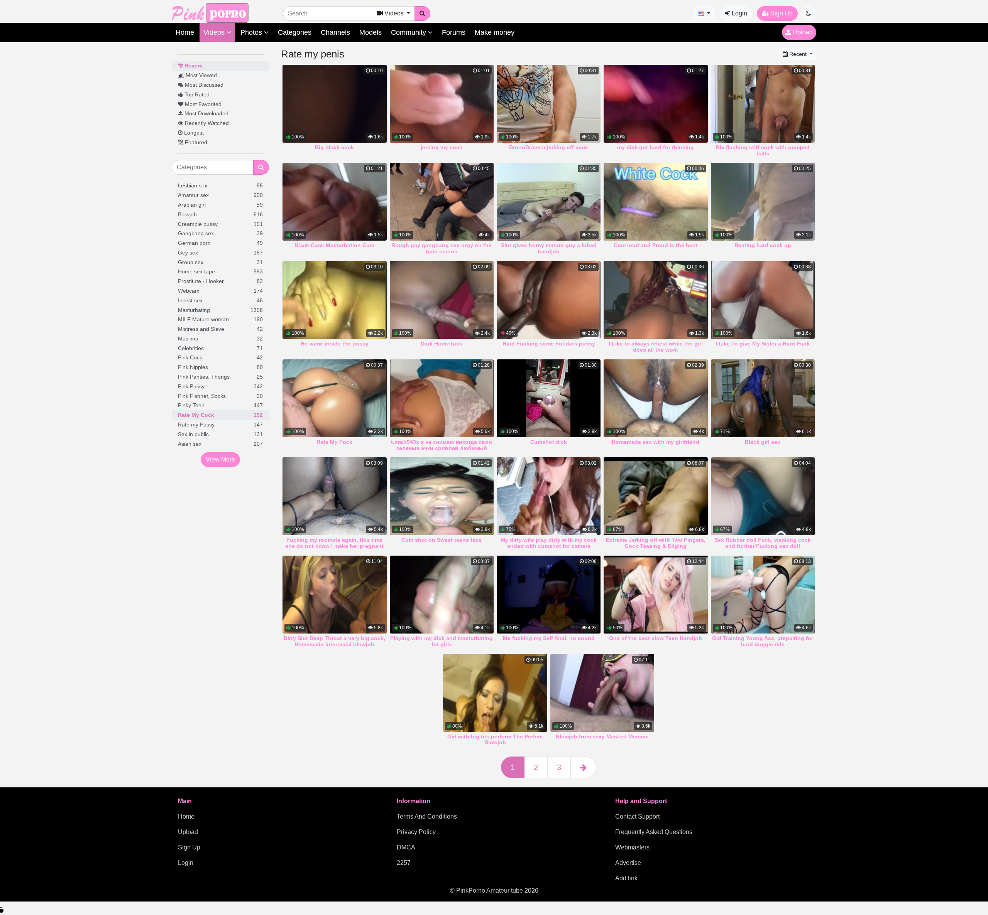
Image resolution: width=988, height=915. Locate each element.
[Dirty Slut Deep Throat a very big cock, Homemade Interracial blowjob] (334, 595)
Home (185, 32)
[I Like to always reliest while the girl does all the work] (655, 300)
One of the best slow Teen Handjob (655, 638)
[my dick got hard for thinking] (655, 104)
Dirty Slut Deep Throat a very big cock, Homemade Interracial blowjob (334, 641)
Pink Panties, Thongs (220, 377)
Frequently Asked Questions (653, 832)
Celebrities (220, 348)
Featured (195, 142)
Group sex (220, 262)
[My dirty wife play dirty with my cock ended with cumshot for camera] (549, 496)
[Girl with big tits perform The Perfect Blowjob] (495, 693)
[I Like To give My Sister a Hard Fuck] (763, 300)
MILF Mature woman (220, 319)
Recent (193, 65)
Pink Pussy (220, 386)
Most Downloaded (205, 113)
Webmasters (632, 847)
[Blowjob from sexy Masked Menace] (602, 693)
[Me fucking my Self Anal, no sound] (549, 595)
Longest (193, 133)
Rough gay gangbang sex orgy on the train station (441, 248)
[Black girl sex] (763, 398)
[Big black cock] (334, 104)
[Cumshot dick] (549, 398)
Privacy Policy (416, 832)
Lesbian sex (220, 185)
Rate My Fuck (334, 442)
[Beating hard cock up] (763, 202)
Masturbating (220, 310)
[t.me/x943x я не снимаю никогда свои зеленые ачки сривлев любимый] (442, 398)
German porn (220, 243)
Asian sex (220, 444)
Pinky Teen (220, 405)
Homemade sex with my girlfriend (655, 442)
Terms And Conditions (427, 816)
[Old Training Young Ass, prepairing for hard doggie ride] (763, 595)
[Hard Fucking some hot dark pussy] (549, 300)
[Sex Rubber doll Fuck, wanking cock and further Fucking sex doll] (763, 496)
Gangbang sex (220, 233)
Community (409, 32)
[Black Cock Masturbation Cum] (334, 202)
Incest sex (220, 300)
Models (370, 32)
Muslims (220, 338)
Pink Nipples (220, 367)
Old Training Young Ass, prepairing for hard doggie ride (762, 641)
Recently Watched (206, 123)
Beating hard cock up (762, 245)
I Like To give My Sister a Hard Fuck (763, 343)
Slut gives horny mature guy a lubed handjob (549, 248)
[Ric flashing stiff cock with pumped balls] (763, 104)
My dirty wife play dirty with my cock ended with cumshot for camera (549, 543)
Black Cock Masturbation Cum (334, 245)
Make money (494, 32)
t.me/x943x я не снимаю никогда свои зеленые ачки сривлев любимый (441, 445)
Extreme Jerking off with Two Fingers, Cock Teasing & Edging (655, 543)
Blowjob (220, 214)
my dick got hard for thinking (655, 147)
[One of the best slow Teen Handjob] (655, 595)
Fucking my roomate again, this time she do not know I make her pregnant (334, 543)
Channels (335, 32)
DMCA (406, 847)
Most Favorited (202, 104)
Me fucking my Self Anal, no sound (549, 638)
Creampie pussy (220, 224)
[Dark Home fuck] (442, 300)
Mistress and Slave (220, 329)
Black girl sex (762, 442)
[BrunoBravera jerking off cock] (549, 104)
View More (220, 459)
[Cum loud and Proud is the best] (655, 202)
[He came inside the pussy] (334, 300)
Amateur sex (220, 195)
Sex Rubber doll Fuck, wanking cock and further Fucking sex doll (762, 543)
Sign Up (781, 13)
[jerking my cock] (442, 104)
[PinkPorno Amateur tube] (218, 12)
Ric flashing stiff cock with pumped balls (763, 150)
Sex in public (220, 434)
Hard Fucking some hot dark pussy (548, 343)
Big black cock (334, 147)
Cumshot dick (548, 442)
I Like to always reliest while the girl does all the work (656, 346)
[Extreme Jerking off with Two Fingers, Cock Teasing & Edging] (655, 496)
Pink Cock (220, 357)
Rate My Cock (220, 415)
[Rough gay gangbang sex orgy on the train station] (442, 202)
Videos (215, 32)
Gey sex (220, 252)
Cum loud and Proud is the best (655, 245)
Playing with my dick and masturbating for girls (441, 641)
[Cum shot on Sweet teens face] (442, 496)
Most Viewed (200, 75)
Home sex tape (220, 271)
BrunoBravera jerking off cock (548, 147)
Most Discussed (203, 85)
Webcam (220, 291)
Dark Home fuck (441, 343)
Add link (626, 878)
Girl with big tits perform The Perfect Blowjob (495, 739)
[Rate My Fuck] (334, 398)
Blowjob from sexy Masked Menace (602, 736)
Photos (252, 32)
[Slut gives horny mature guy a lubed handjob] (549, 202)
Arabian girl (220, 205)
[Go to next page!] (583, 767)
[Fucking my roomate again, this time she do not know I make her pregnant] (334, 496)
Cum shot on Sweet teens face (441, 540)
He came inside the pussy (335, 343)
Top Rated (196, 94)
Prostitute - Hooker (220, 281)
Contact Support (637, 816)
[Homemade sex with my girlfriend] (655, 398)
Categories (294, 32)
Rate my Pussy (220, 424)
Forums (453, 32)
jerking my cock (441, 147)
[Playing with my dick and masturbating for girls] (442, 595)
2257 (404, 862)
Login (738, 13)
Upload (802, 32)
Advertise (628, 862)
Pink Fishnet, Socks (220, 396)
